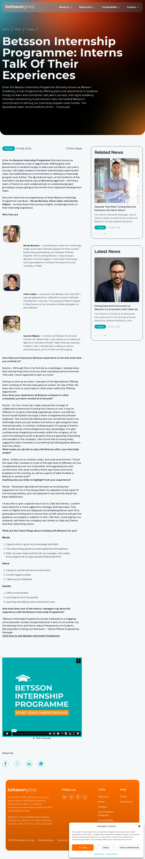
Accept (83, 847)
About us (64, 7)
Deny (106, 847)
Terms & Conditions (68, 840)
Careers (131, 7)
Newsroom (85, 7)
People (30, 29)
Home (5, 29)
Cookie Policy (99, 854)
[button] (139, 826)
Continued (63, 107)
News (18, 29)
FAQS (123, 796)
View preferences (129, 847)
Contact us (126, 801)
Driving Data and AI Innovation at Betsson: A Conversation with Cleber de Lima (115, 210)
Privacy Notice (112, 854)
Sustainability (109, 7)
